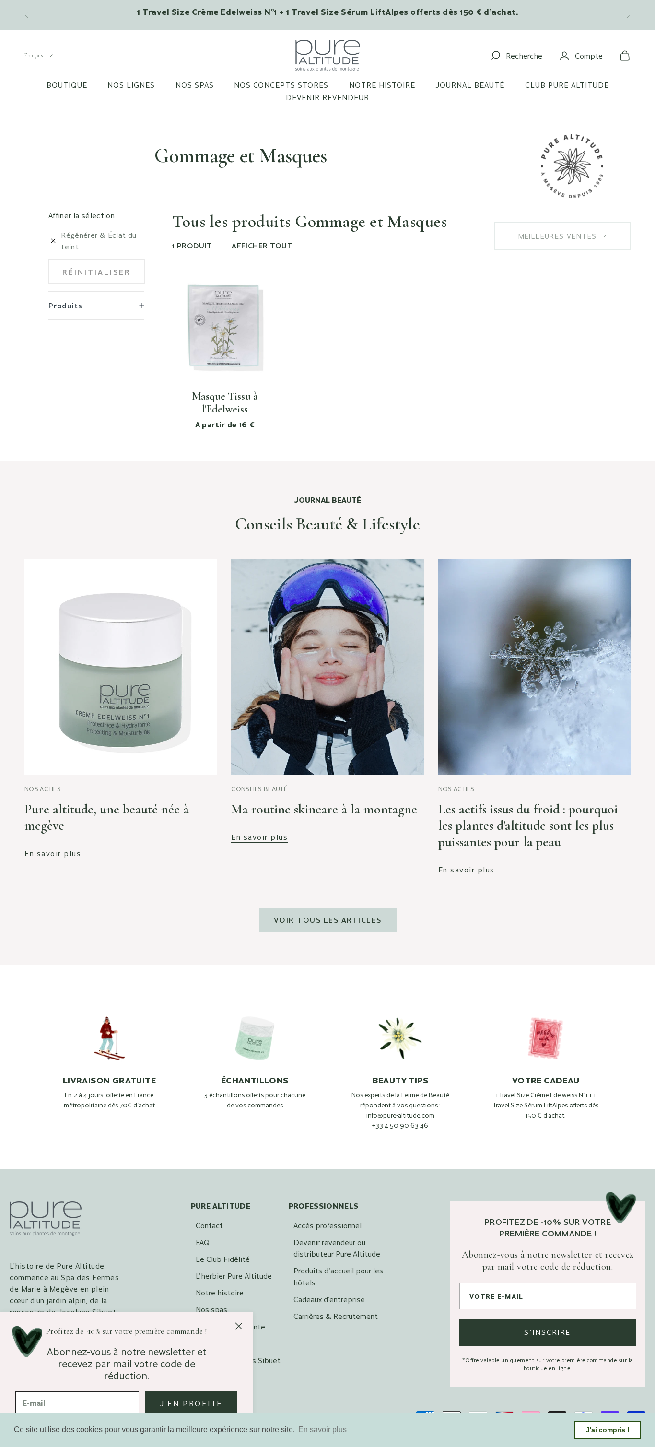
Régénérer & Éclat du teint (98, 240)
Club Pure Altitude (567, 85)
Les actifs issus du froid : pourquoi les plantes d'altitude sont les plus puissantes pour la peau (528, 825)
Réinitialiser (96, 272)
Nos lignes (131, 85)
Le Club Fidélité (223, 1259)
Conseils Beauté (259, 789)
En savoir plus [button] (322, 1429)
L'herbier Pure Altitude (234, 1276)
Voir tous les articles (328, 920)
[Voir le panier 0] (625, 55)
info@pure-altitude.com (400, 1115)
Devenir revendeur (327, 97)
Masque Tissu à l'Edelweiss (225, 402)
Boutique (67, 85)
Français (33, 55)
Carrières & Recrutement (335, 1316)
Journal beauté (469, 85)
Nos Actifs (42, 789)
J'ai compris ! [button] (608, 1430)
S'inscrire (547, 1332)
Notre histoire (382, 85)
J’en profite (191, 1403)
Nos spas (194, 85)
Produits (65, 305)
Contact (209, 1225)
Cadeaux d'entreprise (329, 1299)
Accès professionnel (327, 1225)
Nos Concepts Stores (281, 85)
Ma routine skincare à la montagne (324, 809)
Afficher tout (262, 245)
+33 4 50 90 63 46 (400, 1125)
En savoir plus (52, 853)
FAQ (203, 1242)
